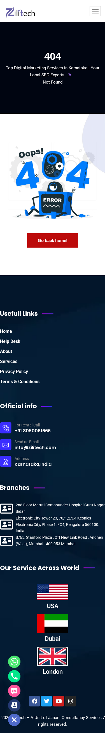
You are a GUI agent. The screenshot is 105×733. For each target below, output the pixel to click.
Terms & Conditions (19, 381)
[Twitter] (46, 701)
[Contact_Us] (14, 705)
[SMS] (14, 691)
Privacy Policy (14, 371)
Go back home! (52, 240)
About (6, 351)
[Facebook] (34, 701)
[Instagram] (70, 701)
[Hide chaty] (14, 720)
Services (8, 361)
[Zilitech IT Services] (21, 11)
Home (6, 331)
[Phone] (14, 676)
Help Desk (10, 341)
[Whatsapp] (14, 662)
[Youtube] (58, 701)
